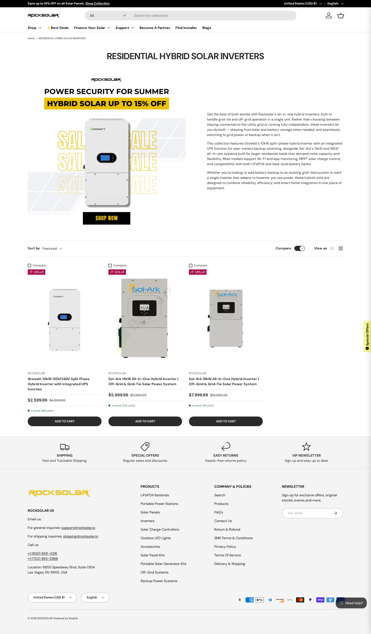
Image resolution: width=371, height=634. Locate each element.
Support (122, 28)
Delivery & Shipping (229, 564)
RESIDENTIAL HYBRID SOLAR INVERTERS (62, 38)
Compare (283, 248)
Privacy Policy (225, 546)
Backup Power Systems (159, 581)
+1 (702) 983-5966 (43, 558)
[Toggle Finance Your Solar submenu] (108, 27)
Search (219, 495)
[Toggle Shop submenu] (39, 27)
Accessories (150, 546)
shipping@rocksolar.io (80, 536)
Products (221, 503)
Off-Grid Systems (155, 572)
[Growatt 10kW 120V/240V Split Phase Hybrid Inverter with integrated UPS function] (65, 318)
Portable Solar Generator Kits (163, 564)
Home (31, 38)
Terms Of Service (227, 555)
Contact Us (223, 521)
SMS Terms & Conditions (233, 538)
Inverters (148, 521)
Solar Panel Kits (153, 555)
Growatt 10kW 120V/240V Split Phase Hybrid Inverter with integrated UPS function (59, 384)
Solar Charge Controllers (160, 529)
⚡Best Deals (58, 28)
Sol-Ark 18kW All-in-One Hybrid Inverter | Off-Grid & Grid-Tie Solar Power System (224, 381)
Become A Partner (155, 28)
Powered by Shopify (65, 618)
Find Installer (186, 28)
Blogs (206, 28)
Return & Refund (227, 529)
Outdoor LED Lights (156, 538)
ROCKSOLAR (45, 618)
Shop (32, 28)
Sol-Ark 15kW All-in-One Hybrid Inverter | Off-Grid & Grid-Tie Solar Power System (143, 381)
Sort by (34, 248)
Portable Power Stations (159, 503)
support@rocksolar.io (78, 527)
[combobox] (190, 15)
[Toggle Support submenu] (132, 27)
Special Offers (367, 336)
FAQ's (218, 512)
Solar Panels (150, 512)
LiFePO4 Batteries (155, 495)
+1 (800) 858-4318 (42, 553)
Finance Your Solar (89, 28)
